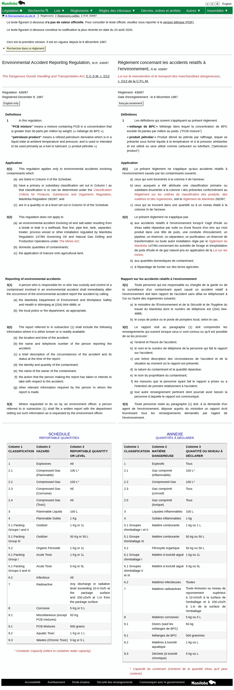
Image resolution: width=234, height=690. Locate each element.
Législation (11, 11)
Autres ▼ (193, 11)
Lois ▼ (59, 11)
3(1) (10, 285)
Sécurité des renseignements (114, 682)
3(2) (10, 327)
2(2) (10, 217)
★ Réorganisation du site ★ (20, 15)
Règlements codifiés (68, 15)
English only (11, 103)
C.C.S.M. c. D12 (98, 76)
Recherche (37, 11)
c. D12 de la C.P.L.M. (133, 81)
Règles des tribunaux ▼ (117, 11)
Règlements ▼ (81, 11)
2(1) (10, 169)
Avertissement (56, 682)
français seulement (130, 103)
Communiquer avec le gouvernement (162, 682)
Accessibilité (32, 682)
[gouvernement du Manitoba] (13, 4)
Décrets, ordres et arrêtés (161, 11)
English (227, 3)
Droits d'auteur (81, 682)
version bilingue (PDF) (178, 22)
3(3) (10, 404)
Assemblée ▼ (217, 11)
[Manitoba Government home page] (203, 683)
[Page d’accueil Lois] (3, 15)
